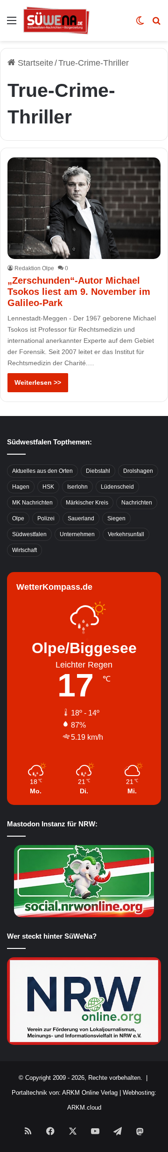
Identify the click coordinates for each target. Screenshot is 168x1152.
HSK (48, 487)
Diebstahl (98, 471)
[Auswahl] (11, 24)
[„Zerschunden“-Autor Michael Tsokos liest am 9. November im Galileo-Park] (83, 208)
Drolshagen (138, 471)
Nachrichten (136, 502)
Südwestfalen (29, 534)
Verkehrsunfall (126, 534)
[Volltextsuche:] (156, 24)
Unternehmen (77, 534)
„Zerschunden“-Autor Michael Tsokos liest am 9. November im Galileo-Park (78, 291)
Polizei (46, 518)
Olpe (18, 518)
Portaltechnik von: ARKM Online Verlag (65, 1092)
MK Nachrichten (32, 502)
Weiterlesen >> (37, 382)
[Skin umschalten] (140, 24)
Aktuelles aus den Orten (42, 471)
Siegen (116, 518)
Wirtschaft (24, 550)
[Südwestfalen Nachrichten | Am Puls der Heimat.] (56, 20)
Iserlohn (77, 487)
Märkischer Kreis (87, 502)
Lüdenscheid (117, 487)
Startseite (34, 63)
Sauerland (81, 518)
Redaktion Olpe (34, 268)
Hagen (20, 487)
